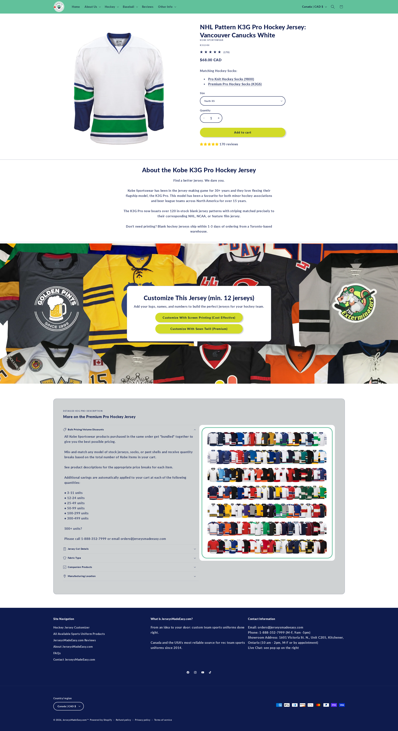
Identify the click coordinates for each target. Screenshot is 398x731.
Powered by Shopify (101, 720)
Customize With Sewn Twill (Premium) (199, 329)
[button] (92, 7)
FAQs (57, 653)
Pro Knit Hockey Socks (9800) (231, 79)
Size (202, 93)
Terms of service (163, 720)
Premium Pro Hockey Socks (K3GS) (235, 84)
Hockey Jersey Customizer (71, 627)
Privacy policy (142, 720)
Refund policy (123, 720)
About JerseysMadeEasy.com (73, 646)
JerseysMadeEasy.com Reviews (74, 640)
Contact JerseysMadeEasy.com (74, 659)
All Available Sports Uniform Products (79, 634)
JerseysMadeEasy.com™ (76, 720)
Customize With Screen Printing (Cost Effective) (199, 317)
